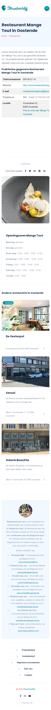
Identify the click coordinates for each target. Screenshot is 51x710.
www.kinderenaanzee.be (27, 607)
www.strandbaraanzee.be (28, 593)
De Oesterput (15, 336)
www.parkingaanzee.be (28, 572)
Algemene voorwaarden (28, 662)
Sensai (10, 393)
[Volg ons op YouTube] (30, 696)
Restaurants (15, 36)
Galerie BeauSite (17, 460)
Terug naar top (27, 703)
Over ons (28, 669)
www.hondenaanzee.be (28, 583)
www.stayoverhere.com (28, 631)
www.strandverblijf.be (27, 562)
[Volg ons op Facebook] (20, 696)
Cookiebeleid (28, 656)
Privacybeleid (28, 650)
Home (4, 36)
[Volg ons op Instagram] (25, 696)
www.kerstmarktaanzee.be (27, 620)
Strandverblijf (29, 689)
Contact (28, 675)
